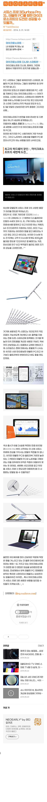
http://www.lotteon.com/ (18, 39)
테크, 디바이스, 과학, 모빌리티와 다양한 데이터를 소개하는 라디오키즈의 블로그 (18, 729)
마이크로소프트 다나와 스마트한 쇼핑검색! (23, 62)
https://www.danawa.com (19, 58)
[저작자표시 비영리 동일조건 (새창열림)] (32, 637)
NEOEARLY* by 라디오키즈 (18, 721)
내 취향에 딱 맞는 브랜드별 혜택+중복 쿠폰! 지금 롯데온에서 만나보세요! (15, 48)
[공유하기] (11, 637)
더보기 (41, 646)
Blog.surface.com (25, 593)
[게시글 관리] (14, 637)
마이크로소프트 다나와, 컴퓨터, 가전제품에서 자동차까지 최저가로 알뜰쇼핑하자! (23, 67)
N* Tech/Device (11, 27)
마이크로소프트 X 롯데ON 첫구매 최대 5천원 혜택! (15, 43)
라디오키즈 (7, 30)
